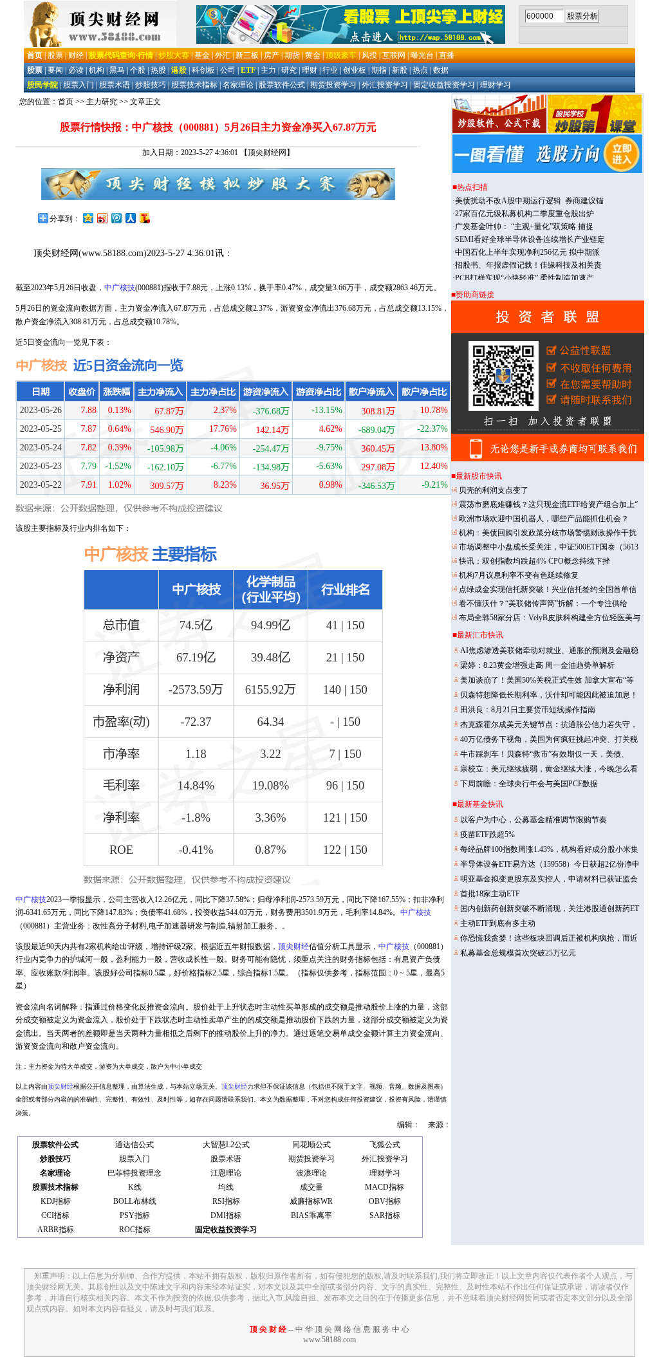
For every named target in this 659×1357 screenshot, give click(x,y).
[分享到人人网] (130, 218)
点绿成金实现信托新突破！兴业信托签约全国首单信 (547, 589)
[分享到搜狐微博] (144, 218)
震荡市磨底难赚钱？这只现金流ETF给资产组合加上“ (548, 504)
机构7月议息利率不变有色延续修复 (519, 575)
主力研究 (101, 101)
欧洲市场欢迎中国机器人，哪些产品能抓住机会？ (544, 518)
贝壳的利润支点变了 (493, 490)
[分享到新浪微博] (102, 218)
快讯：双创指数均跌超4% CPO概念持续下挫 (534, 561)
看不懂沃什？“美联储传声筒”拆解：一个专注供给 (543, 603)
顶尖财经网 (56, 253)
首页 (65, 101)
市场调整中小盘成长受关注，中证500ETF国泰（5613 (548, 546)
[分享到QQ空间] (87, 218)
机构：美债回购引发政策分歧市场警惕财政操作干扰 (547, 532)
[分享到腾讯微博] (116, 218)
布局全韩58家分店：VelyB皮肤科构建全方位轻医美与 (549, 617)
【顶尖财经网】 (267, 152)
